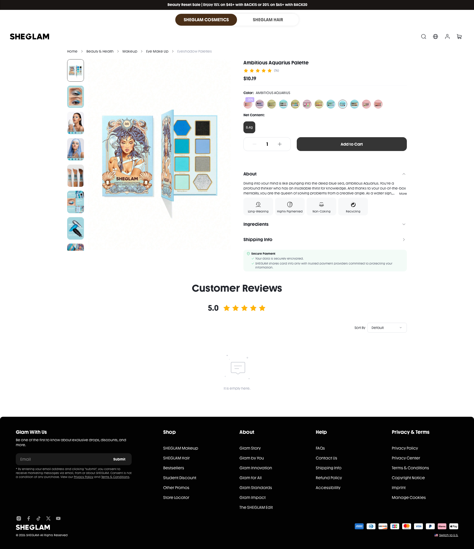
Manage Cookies (409, 497)
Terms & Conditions (115, 477)
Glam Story (250, 448)
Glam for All (250, 477)
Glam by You (251, 458)
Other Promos (176, 487)
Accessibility (328, 487)
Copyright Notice (408, 477)
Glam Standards (255, 487)
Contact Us (326, 458)
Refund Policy (329, 477)
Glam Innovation (255, 468)
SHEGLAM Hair (176, 458)
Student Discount (179, 477)
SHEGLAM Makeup (180, 448)
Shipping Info (328, 468)
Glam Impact (252, 497)
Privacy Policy (83, 477)
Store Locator (176, 497)
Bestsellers (173, 468)
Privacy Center (406, 458)
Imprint (399, 487)
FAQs (320, 448)
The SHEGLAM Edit (256, 507)
